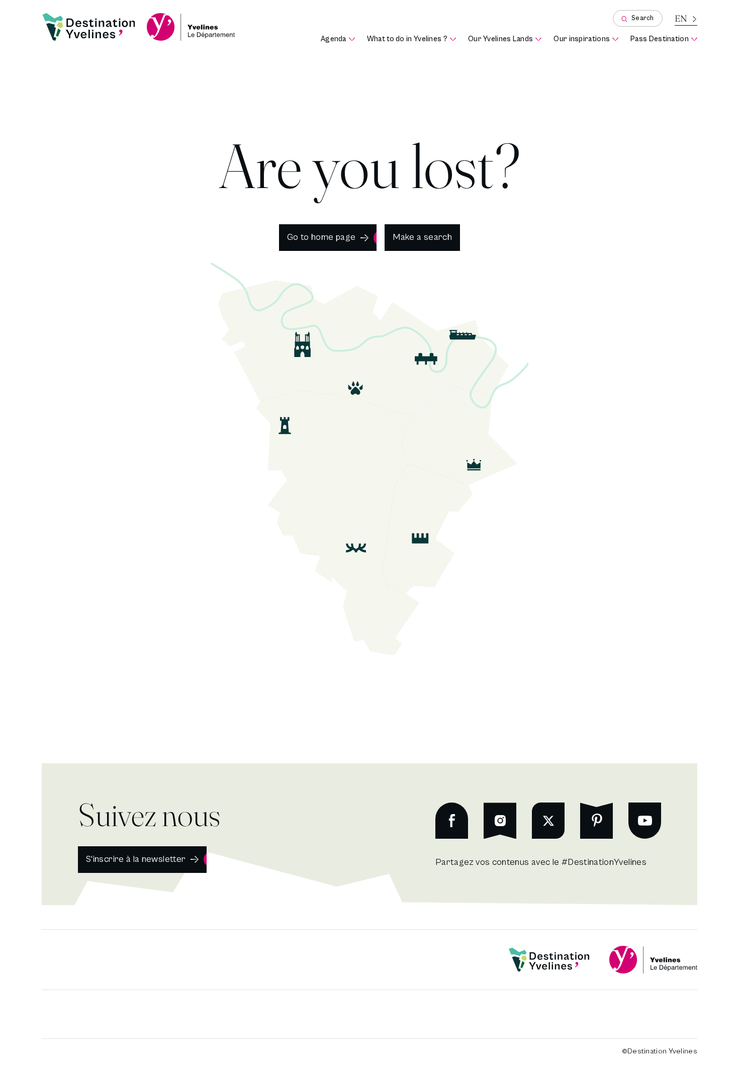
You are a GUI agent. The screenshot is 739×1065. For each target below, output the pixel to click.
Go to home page (321, 237)
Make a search (422, 237)
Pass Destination (663, 39)
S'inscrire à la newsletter (136, 859)
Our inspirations (585, 39)
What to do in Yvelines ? (411, 39)
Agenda (338, 39)
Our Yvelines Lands (504, 39)
